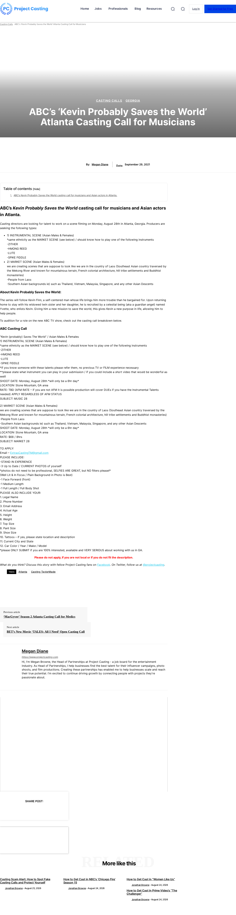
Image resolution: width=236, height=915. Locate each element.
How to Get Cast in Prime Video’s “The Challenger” (152, 892)
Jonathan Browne (14, 888)
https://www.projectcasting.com (40, 656)
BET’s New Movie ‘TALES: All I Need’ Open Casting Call (46, 631)
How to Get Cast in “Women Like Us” (151, 879)
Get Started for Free (220, 8)
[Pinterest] (30, 810)
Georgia (133, 100)
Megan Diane (100, 164)
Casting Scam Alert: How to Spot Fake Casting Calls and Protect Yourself (25, 880)
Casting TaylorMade (43, 571)
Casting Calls (6, 24)
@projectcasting (153, 564)
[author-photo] (2, 888)
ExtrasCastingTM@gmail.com (29, 452)
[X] (18, 810)
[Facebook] (5, 810)
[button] (173, 9)
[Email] (55, 810)
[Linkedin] (23, 683)
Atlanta (22, 571)
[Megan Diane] (8, 667)
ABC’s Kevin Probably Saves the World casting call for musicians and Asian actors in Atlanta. (65, 195)
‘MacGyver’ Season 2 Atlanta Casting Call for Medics (39, 616)
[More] (68, 810)
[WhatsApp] (43, 810)
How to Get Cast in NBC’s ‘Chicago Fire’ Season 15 (89, 880)
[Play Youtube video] (84, 744)
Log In (196, 8)
